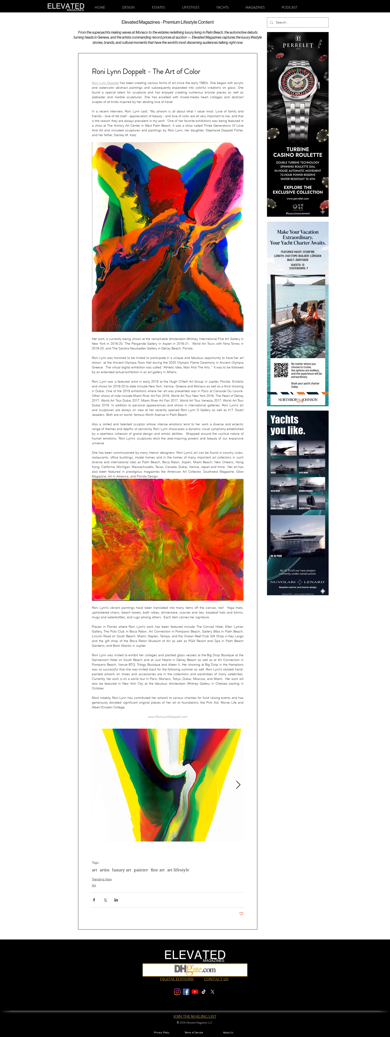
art (94, 870)
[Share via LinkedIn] (116, 900)
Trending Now (102, 879)
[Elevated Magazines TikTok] (203, 991)
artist (104, 870)
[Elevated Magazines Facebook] (186, 991)
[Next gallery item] (238, 785)
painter (141, 870)
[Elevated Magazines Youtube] (195, 991)
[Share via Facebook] (94, 900)
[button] (128, 7)
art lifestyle (178, 870)
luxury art (121, 870)
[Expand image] (168, 785)
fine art (158, 870)
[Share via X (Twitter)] (105, 900)
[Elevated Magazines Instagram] (177, 991)
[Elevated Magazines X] (212, 991)
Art (94, 885)
